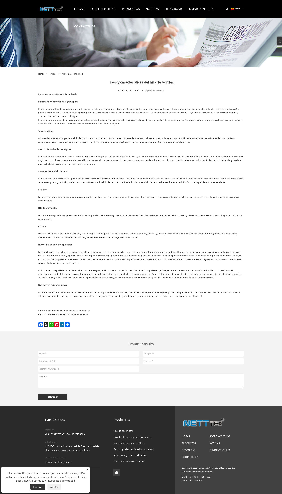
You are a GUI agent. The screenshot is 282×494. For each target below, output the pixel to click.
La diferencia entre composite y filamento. (67, 314)
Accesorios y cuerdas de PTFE (129, 455)
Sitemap (194, 476)
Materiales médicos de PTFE (128, 461)
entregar (53, 396)
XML (209, 476)
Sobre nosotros (220, 436)
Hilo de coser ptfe (123, 431)
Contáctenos (190, 457)
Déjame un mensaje (154, 90)
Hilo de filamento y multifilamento (132, 437)
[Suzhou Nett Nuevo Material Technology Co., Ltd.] (51, 8)
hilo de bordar (71, 94)
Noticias (53, 73)
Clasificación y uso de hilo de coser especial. (68, 310)
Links (184, 476)
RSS (202, 476)
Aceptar (54, 486)
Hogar (186, 436)
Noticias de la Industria (71, 73)
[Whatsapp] (116, 472)
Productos (189, 443)
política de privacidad (192, 480)
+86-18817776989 (75, 434)
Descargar (188, 450)
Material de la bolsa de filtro (128, 443)
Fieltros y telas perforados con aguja (133, 449)
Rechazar (37, 486)
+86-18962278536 (54, 434)
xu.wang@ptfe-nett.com (58, 462)
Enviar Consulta (220, 450)
